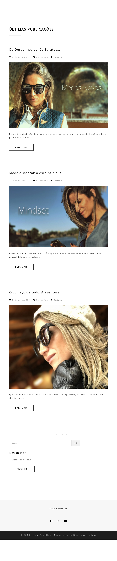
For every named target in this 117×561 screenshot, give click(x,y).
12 (61, 434)
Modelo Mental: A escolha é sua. (35, 173)
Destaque (58, 57)
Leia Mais (21, 147)
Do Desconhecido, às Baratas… (34, 49)
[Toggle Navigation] (110, 5)
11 (57, 434)
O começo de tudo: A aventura (34, 292)
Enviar (22, 469)
